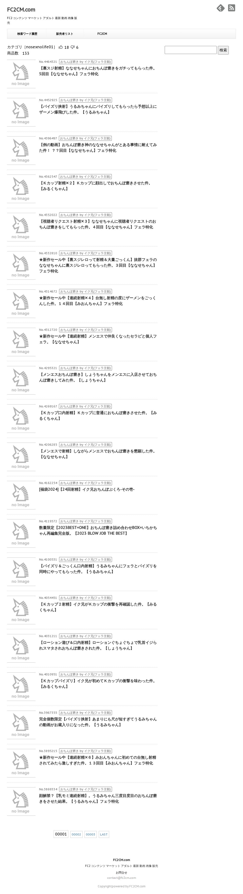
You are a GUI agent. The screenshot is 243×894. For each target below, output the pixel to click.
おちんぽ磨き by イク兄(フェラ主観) (85, 62)
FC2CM (102, 33)
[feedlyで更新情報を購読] (220, 8)
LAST (104, 834)
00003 (90, 834)
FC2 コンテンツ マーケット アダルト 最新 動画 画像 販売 (121, 866)
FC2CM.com (21, 9)
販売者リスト (64, 33)
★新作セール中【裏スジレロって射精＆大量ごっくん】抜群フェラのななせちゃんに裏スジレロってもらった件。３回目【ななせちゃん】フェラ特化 (98, 265)
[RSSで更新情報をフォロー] (231, 8)
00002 (76, 834)
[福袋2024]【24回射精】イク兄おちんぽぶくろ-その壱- (87, 489)
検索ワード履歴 (27, 33)
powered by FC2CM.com (128, 886)
